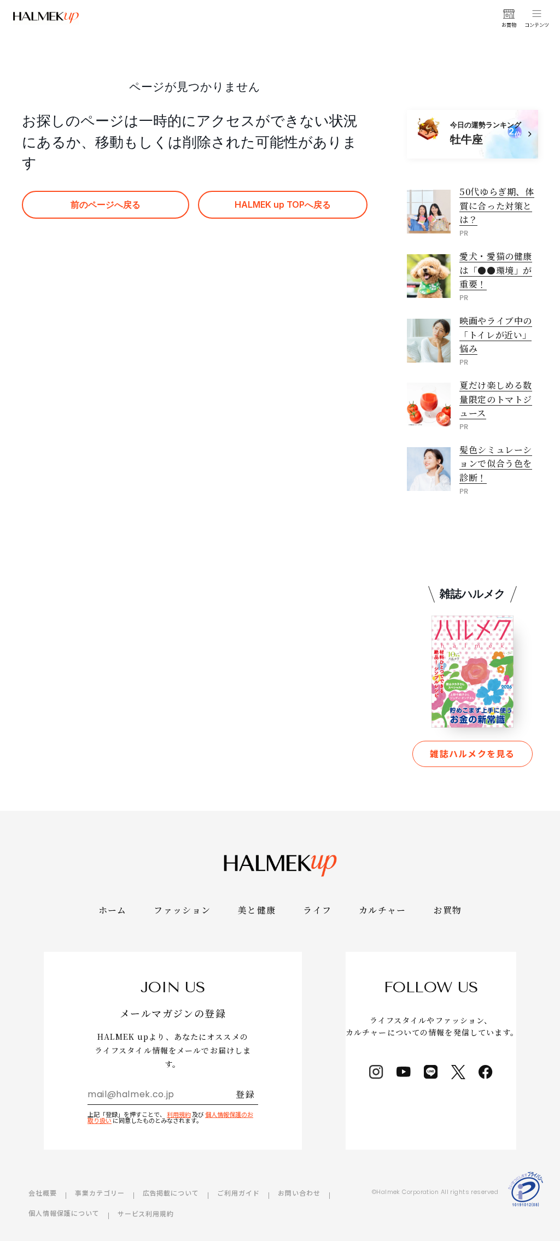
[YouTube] (403, 1072)
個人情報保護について (64, 1212)
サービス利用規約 (146, 1213)
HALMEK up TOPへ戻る (283, 204)
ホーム (112, 910)
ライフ (317, 910)
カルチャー (382, 910)
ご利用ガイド (238, 1192)
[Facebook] (486, 1072)
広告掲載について (171, 1192)
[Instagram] (376, 1072)
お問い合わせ (299, 1192)
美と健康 (257, 910)
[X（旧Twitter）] (458, 1072)
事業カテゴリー (100, 1192)
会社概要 (42, 1192)
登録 (245, 1094)
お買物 (448, 910)
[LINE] (431, 1072)
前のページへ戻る (106, 204)
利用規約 (179, 1114)
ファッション (182, 910)
